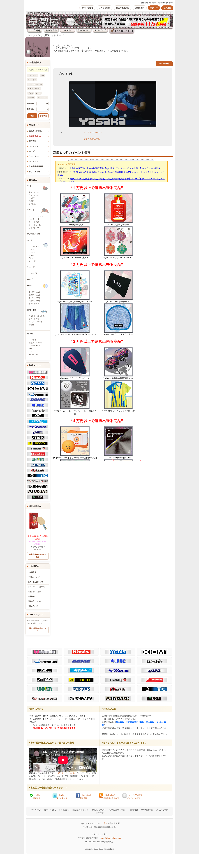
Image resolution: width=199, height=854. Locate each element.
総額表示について (34, 601)
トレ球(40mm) (34, 292)
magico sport (34, 354)
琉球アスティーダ (35, 343)
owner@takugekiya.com (110, 838)
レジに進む (64, 810)
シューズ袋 (33, 273)
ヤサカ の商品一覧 (91, 139)
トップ (31, 35)
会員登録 (167, 8)
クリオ (31, 351)
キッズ (32, 151)
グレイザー (32, 80)
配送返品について (80, 810)
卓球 (106, 823)
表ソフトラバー (35, 195)
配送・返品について (35, 582)
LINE (37, 796)
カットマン (33, 161)
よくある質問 (104, 8)
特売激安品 (35, 136)
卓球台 (31, 325)
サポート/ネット (35, 319)
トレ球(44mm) (34, 298)
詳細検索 (43, 116)
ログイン (154, 8)
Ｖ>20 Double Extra (35, 84)
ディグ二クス (42, 97)
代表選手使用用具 (36, 166)
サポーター (33, 357)
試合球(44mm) (34, 301)
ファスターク (32, 75)
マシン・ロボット (35, 322)
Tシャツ (32, 258)
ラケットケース (35, 225)
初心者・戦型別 (35, 131)
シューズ (31, 267)
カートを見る (50, 810)
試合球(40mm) (34, 295)
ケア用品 (32, 204)
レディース (33, 146)
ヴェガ (30, 93)
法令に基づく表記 (117, 810)
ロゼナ (38, 93)
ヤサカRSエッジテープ (51, 35)
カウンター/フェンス (37, 316)
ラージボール (34, 156)
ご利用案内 (139, 8)
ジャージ (32, 261)
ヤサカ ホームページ (92, 132)
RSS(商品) (111, 796)
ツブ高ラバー (34, 198)
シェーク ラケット (36, 216)
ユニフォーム (34, 246)
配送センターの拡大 (67, 773)
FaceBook (85, 796)
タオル (31, 255)
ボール (30, 286)
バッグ (30, 279)
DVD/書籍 (32, 340)
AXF (30, 348)
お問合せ (99, 812)
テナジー (31, 97)
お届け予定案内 (122, 8)
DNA (42, 75)
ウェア (30, 240)
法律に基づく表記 (34, 592)
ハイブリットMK (34, 88)
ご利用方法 (32, 572)
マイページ (36, 810)
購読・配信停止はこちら (37, 629)
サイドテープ (34, 228)
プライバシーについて (36, 587)
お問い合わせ (87, 8)
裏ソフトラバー (35, 192)
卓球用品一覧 (147, 810)
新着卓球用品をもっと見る (37, 555)
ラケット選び (34, 222)
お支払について (34, 577)
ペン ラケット (34, 219)
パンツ (31, 249)
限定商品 (32, 141)
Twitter (62, 796)
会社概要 (31, 596)
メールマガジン (135, 796)
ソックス (32, 252)
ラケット (31, 210)
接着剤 (31, 201)
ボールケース (34, 304)
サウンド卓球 (34, 171)
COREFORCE (34, 345)
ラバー (30, 186)
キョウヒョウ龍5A (38, 541)
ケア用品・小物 (33, 234)
